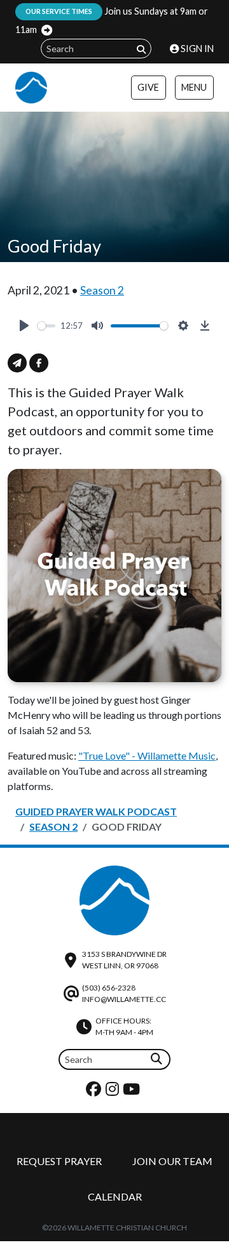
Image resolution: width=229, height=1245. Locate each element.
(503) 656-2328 (108, 987)
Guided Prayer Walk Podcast (96, 811)
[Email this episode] (17, 362)
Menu (194, 87)
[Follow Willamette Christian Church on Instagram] (114, 1092)
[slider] (46, 326)
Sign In (196, 48)
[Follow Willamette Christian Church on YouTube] (133, 1092)
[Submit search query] (141, 49)
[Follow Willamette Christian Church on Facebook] (95, 1092)
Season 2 (102, 290)
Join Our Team (172, 1161)
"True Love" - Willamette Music (147, 755)
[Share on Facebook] (38, 362)
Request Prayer (59, 1161)
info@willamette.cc (124, 999)
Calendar (115, 1196)
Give (148, 87)
